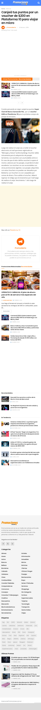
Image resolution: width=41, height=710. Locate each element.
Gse (15, 635)
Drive (13, 632)
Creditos (4, 598)
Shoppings (25, 589)
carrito (4, 625)
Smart (30, 645)
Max (3, 639)
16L (8, 622)
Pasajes (24, 574)
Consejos (4, 592)
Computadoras (6, 586)
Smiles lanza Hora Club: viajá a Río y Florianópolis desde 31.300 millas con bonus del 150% (23, 338)
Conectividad (6, 629)
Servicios (24, 586)
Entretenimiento (7, 610)
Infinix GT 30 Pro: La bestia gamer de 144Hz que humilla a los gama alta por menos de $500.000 (23, 444)
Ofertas (24, 568)
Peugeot (22, 642)
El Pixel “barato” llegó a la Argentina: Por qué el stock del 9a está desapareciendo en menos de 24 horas (24, 434)
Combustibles (6, 580)
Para (9, 642)
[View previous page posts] (18, 102)
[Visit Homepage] (20, 3)
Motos (23, 562)
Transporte (25, 607)
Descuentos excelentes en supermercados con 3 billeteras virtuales (24, 462)
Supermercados (27, 598)
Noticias (24, 565)
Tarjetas (24, 601)
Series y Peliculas (27, 583)
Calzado (4, 571)
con (36, 625)
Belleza (3, 565)
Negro (9, 639)
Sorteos (24, 595)
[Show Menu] (2, 3)
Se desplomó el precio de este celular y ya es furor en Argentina (24, 406)
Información (25, 556)
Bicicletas (4, 568)
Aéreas (3, 553)
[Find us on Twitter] (8, 544)
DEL (28, 629)
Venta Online (26, 610)
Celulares (4, 574)
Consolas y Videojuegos (9, 595)
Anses (3, 556)
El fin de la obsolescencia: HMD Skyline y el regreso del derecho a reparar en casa (25, 684)
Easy (24, 632)
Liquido (33, 635)
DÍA (19, 632)
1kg (3, 622)
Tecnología (25, 604)
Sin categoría (26, 592)
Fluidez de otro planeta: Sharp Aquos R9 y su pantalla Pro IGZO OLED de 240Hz (25, 667)
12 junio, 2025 (15, 457)
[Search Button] (39, 3)
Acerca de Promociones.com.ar (11, 701)
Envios (4, 635)
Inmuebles (25, 559)
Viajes (23, 613)
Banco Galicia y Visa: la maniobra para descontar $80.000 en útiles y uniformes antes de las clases (24, 328)
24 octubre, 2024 (15, 428)
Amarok (19, 622)
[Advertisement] (20, 53)
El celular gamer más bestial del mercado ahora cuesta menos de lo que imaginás (24, 453)
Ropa (23, 580)
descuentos (6, 632)
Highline (21, 635)
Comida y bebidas (7, 583)
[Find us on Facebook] (3, 544)
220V (13, 622)
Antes (26, 622)
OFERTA (16, 639)
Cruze (22, 629)
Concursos (5, 589)
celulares (12, 625)
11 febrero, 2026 (16, 89)
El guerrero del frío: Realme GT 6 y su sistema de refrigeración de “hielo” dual (25, 675)
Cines (3, 577)
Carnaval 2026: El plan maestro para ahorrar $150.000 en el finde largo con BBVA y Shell (24, 94)
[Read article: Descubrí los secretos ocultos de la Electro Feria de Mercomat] (5, 399)
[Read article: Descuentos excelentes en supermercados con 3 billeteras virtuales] (5, 462)
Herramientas (6, 613)
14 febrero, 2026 (15, 438)
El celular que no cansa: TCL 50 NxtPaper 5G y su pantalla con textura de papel (25, 658)
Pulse (4, 645)
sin (24, 645)
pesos (15, 642)
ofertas (23, 639)
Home (3, 9)
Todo (16, 649)
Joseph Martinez (7, 300)
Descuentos (7, 288)
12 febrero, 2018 (24, 27)
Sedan (19, 645)
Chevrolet (29, 625)
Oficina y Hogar (26, 571)
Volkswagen (33, 649)
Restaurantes (26, 577)
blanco (33, 622)
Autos (3, 559)
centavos (20, 625)
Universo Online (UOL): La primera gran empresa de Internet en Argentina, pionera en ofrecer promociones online (24, 424)
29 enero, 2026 (15, 342)
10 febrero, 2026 (15, 332)
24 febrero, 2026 (15, 448)
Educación (5, 604)
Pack (3, 642)
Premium (30, 642)
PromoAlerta (11, 27)
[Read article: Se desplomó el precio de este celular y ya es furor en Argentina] (5, 407)
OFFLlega (31, 639)
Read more (7, 311)
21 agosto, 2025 (15, 410)
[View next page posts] (22, 102)
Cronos (15, 629)
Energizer (31, 632)
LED (28, 635)
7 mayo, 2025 (14, 401)
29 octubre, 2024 (15, 465)
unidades (23, 649)
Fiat (10, 635)
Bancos (8, 9)
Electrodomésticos (8, 607)
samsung (11, 645)
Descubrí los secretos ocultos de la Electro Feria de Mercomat (22, 398)
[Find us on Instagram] (12, 544)
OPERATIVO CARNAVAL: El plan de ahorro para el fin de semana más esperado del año (25, 85)
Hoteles (24, 553)
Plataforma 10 (15, 230)
